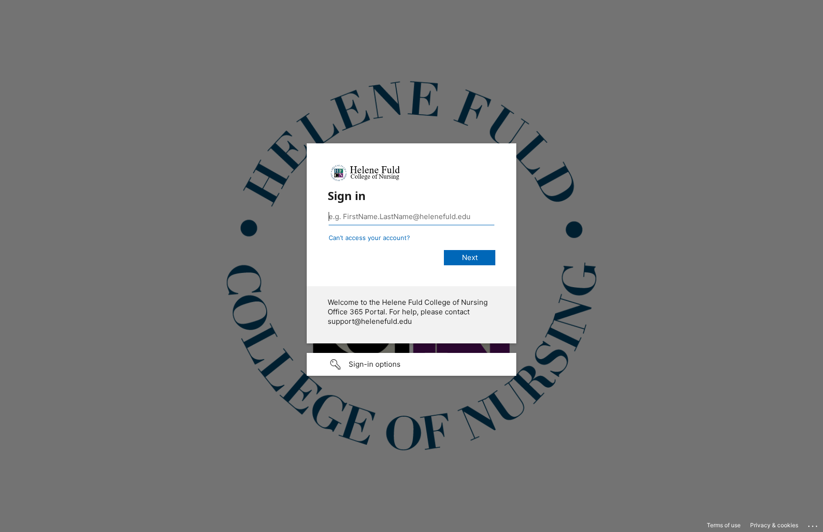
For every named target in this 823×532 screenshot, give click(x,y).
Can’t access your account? (369, 237)
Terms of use (724, 525)
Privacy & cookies (774, 525)
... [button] (813, 524)
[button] (411, 364)
